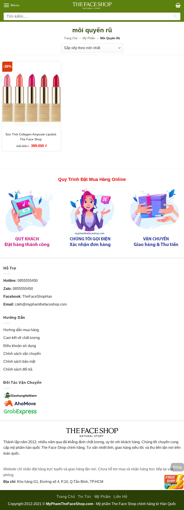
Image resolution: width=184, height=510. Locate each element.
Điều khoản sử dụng (19, 346)
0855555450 (28, 280)
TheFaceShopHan (37, 296)
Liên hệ (120, 497)
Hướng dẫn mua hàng (21, 330)
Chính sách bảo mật (19, 361)
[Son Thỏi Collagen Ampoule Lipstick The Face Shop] (31, 97)
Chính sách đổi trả (17, 369)
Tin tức (85, 497)
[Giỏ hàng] (178, 5)
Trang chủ (70, 38)
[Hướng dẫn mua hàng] (92, 218)
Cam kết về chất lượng (21, 338)
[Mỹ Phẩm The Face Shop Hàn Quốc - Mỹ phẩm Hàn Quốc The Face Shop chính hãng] (92, 5)
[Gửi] (174, 16)
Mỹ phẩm (89, 38)
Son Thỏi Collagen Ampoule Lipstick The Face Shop (30, 136)
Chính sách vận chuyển (22, 354)
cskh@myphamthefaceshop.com (41, 304)
